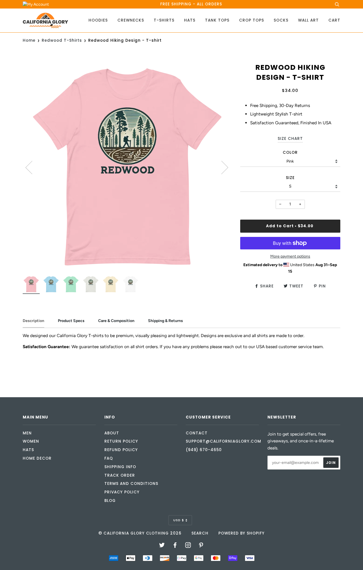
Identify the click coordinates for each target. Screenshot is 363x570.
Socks (281, 20)
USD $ (178, 520)
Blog (110, 500)
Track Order (119, 475)
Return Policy (121, 441)
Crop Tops (251, 20)
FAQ (108, 458)
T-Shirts (164, 20)
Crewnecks (130, 20)
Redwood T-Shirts (62, 40)
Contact (197, 433)
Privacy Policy (122, 492)
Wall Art (308, 20)
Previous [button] (32, 167)
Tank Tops (217, 20)
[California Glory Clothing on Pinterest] (201, 546)
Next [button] (221, 167)
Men (27, 433)
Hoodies (98, 20)
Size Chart (290, 138)
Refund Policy (121, 450)
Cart (334, 20)
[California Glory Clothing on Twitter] (162, 546)
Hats (189, 20)
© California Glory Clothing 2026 (140, 533)
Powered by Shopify (241, 533)
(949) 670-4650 (204, 450)
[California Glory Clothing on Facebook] (175, 546)
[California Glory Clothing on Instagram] (188, 546)
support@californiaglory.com (223, 441)
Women (31, 441)
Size (290, 177)
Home (29, 40)
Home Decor (37, 458)
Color (290, 152)
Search (199, 533)
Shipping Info (120, 467)
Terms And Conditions (131, 483)
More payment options (290, 256)
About (111, 433)
